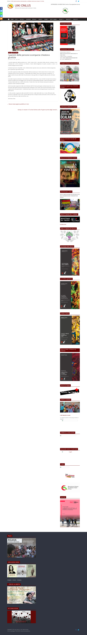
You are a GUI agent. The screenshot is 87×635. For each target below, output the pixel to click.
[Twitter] (1, 11)
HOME (12, 19)
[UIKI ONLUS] (8, 19)
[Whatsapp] (1, 13)
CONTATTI (75, 19)
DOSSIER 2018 (63, 224)
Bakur (10, 52)
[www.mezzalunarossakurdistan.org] (64, 467)
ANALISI (40, 19)
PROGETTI (61, 19)
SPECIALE (34, 19)
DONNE (46, 19)
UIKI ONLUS (23, 5)
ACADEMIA (28, 19)
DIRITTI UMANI (53, 19)
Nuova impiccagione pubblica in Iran (18, 104)
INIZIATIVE (68, 19)
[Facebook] (1, 8)
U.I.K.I (16, 19)
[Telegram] (1, 16)
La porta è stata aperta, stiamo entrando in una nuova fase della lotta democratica (28, 0)
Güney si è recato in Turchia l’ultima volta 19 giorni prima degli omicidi (38, 109)
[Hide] (0, 20)
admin (18, 59)
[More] (1, 18)
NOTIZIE (22, 19)
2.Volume (14, 580)
